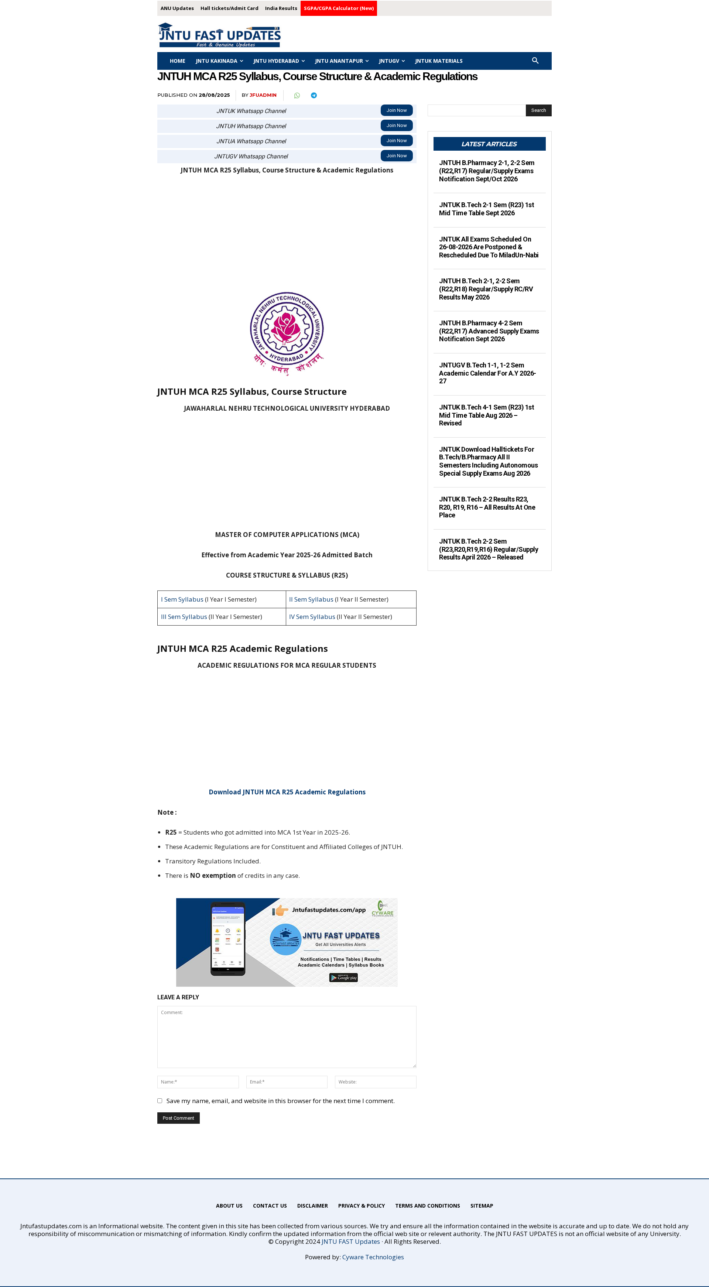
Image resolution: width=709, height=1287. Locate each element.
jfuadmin (263, 95)
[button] (535, 61)
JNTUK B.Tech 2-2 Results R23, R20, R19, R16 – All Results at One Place (487, 507)
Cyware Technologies (373, 1257)
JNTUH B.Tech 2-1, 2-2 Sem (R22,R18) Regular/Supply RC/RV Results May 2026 (486, 289)
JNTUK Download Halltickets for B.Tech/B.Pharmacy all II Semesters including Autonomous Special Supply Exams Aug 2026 (488, 461)
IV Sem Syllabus (312, 616)
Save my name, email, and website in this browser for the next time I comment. (281, 1100)
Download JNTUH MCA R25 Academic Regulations (287, 792)
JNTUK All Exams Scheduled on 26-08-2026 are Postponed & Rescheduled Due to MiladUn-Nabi (489, 247)
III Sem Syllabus (184, 616)
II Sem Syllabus (311, 599)
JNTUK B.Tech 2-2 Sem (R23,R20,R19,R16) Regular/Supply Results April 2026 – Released (488, 549)
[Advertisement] (287, 237)
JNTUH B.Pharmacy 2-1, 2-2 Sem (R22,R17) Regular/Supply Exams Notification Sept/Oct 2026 (487, 170)
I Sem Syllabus (182, 599)
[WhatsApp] (296, 95)
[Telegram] (313, 95)
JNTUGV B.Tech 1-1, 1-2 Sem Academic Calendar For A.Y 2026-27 (487, 373)
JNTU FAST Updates (351, 1241)
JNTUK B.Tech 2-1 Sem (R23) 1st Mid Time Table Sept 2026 (486, 209)
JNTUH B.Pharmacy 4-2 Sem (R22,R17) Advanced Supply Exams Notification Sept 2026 (489, 331)
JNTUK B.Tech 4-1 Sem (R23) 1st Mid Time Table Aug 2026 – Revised (486, 415)
